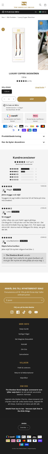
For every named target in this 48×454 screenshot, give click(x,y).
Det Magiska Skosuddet (24, 339)
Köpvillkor (24, 378)
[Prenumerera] (41, 300)
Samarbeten (24, 354)
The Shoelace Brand (21, 448)
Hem (3, 17)
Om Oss (24, 349)
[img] (7, 186)
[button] (2, 4)
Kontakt (24, 344)
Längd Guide (39, 87)
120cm (6, 91)
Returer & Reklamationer (24, 373)
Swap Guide (24, 329)
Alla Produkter (11, 17)
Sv (36, 12)
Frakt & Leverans (24, 368)
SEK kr (44, 12)
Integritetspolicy (32, 448)
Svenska (23, 427)
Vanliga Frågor (24, 334)
